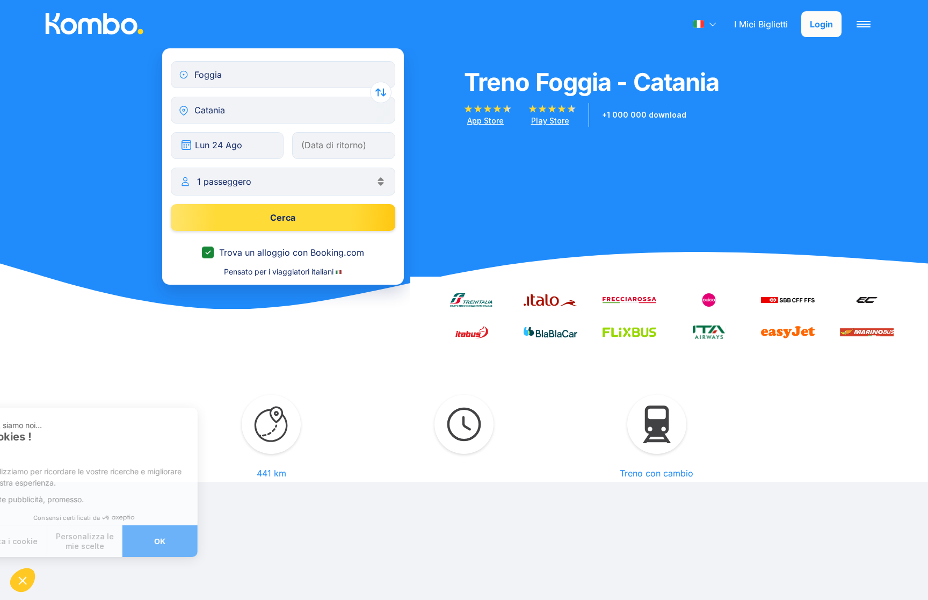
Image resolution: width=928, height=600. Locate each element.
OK (199, 541)
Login (821, 24)
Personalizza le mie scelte (124, 541)
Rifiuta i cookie (48, 541)
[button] (22, 580)
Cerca (282, 217)
